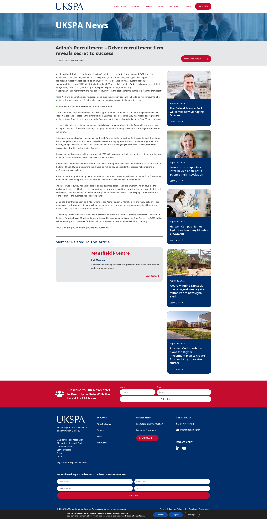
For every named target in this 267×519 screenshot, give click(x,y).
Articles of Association (199, 509)
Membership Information (149, 423)
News (160, 6)
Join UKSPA (203, 6)
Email (159, 387)
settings (140, 516)
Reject (176, 514)
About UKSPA (120, 6)
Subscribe (133, 495)
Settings (191, 514)
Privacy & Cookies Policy (171, 509)
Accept (160, 514)
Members (136, 6)
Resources (173, 6)
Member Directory (146, 430)
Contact (187, 6)
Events (149, 6)
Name (122, 387)
